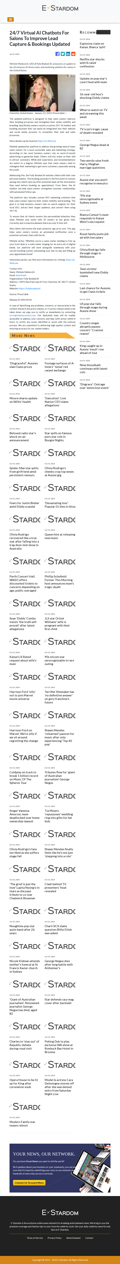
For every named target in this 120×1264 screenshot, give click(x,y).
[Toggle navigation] (10, 19)
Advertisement (73, 1238)
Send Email (21, 275)
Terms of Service (35, 1238)
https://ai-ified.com (47, 141)
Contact (89, 1238)
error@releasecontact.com (23, 315)
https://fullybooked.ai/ (30, 288)
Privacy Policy (55, 1238)
